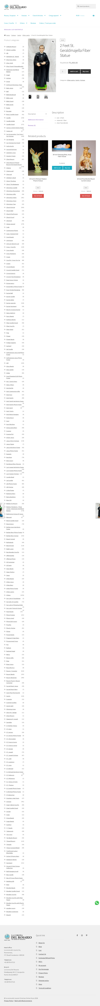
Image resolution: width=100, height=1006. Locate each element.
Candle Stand (10, 124)
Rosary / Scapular (10, 15)
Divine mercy (10, 283)
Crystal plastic (10, 273)
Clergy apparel (54, 15)
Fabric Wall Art (10, 313)
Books (8, 108)
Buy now (86, 71)
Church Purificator (12, 214)
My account (42, 965)
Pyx (7, 644)
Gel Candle (9, 349)
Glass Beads (10, 366)
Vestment (9, 863)
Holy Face (9, 395)
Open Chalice (10, 572)
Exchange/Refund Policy (47, 958)
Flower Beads (10, 339)
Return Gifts (10, 658)
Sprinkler (9, 722)
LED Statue (9, 487)
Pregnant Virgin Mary (12, 638)
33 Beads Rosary (11, 46)
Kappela (8, 454)
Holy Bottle (9, 388)
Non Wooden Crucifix (12, 552)
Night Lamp (9, 549)
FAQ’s (40, 962)
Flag (7, 333)
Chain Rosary (10, 159)
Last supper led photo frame (15, 467)
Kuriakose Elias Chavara (13, 464)
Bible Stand (9, 101)
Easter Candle (10, 296)
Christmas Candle (11, 188)
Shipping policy (44, 981)
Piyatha (8, 625)
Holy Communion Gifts (13, 391)
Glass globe (9, 370)
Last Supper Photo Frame (14, 471)
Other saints (26, 35)
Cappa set (9, 131)
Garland (8, 346)
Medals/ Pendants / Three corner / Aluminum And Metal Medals (15, 509)
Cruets (8, 263)
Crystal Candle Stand (12, 270)
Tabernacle (9, 831)
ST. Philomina (10, 778)
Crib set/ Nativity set (12, 244)
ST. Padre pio (10, 775)
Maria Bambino (11, 497)
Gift (7, 363)
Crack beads (10, 237)
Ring (7, 661)
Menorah (9, 517)
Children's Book (11, 178)
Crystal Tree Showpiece (13, 277)
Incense (8, 431)
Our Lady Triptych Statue (14, 608)
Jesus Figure (10, 444)
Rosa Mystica (10, 668)
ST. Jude (8, 759)
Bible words (9, 105)
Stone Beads (10, 818)
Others (22, 23)
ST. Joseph (9, 752)
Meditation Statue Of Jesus (14, 514)
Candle (8, 118)
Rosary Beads (10, 674)
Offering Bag (10, 555)
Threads (8, 844)
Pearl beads (9, 612)
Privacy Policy (43, 973)
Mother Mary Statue (12, 536)
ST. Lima (9, 765)
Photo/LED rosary (11, 621)
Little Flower (10, 490)
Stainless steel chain (12, 798)
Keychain (9, 457)
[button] (53, 41)
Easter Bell (9, 293)
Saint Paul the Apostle (13, 693)
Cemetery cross (11, 153)
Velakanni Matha (11, 860)
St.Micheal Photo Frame (13, 792)
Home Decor (10, 418)
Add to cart (74, 71)
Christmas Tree (11, 204)
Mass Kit (9, 500)
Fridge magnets (11, 343)
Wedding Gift (10, 881)
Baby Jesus (9, 88)
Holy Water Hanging (12, 414)
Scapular (9, 699)
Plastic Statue (10, 628)
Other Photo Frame (12, 588)
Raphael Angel (10, 651)
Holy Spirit (9, 408)
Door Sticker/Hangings (13, 290)
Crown (8, 257)
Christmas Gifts (11, 194)
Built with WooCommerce (23, 1001)
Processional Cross (12, 641)
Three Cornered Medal (13, 848)
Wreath (8, 915)
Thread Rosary (10, 841)
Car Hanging (10, 139)
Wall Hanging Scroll (12, 871)
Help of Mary (10, 385)
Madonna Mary (10, 494)
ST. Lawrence (10, 762)
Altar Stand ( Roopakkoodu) (14, 66)
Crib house (9, 240)
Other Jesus (10, 582)
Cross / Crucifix (9, 23)
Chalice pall (9, 171)
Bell (7, 91)
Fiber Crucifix (10, 326)
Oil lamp (9, 565)
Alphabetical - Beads (12, 56)
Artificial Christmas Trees (14, 85)
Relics (8, 654)
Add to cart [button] (57, 168)
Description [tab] (32, 114)
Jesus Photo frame (12, 451)
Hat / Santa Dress (11, 381)
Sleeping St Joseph (12, 719)
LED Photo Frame (11, 484)
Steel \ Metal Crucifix (12, 805)
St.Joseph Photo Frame (13, 788)
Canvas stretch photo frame (15, 128)
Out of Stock (38, 196)
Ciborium (9, 221)
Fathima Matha (11, 320)
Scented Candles (11, 702)
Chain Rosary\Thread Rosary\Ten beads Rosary (14, 163)
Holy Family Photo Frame (13, 404)
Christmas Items (11, 197)
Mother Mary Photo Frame (14, 532)
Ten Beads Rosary (11, 838)
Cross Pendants (11, 254)
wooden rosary (10, 908)
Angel (8, 75)
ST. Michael (9, 769)
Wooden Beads (10, 888)
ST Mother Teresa (11, 726)
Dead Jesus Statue (12, 280)
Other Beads (10, 579)
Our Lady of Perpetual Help (14, 605)
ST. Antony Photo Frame (13, 735)
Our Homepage (44, 969)
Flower (8, 336)
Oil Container (10, 562)
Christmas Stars (11, 201)
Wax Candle (9, 875)
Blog (40, 947)
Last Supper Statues (12, 474)
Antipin (8, 78)
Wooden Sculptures (12, 911)
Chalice (8, 168)
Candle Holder (10, 121)
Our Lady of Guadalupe (13, 598)
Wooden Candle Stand (13, 891)
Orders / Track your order (47, 23)
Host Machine (10, 424)
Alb (7, 53)
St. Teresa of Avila (11, 782)
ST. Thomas (10, 785)
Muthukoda (9, 542)
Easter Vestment (11, 306)
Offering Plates (11, 559)
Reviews (33, 23)
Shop (40, 984)
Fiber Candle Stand (12, 323)
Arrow (8, 81)
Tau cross (9, 834)
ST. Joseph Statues (12, 755)
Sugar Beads (10, 821)
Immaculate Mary (11, 428)
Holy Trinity (9, 411)
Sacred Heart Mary (11, 689)
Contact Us (42, 954)
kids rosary (9, 461)
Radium (8, 648)
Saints (19, 35)
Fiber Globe (9, 329)
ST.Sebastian (10, 795)
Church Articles (38, 15)
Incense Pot (9, 434)
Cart (40, 950)
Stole (8, 815)
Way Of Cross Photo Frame (14, 878)
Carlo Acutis (10, 146)
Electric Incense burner (13, 310)
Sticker (8, 811)
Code (7, 227)
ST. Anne (9, 729)
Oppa (8, 575)
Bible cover (9, 98)
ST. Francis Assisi (11, 742)
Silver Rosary (10, 716)
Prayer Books (10, 635)
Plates (8, 631)
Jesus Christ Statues (12, 441)
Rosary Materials (11, 678)
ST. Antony (9, 732)
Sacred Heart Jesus (12, 686)
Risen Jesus (9, 664)
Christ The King (11, 181)
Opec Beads (9, 569)
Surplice (8, 825)
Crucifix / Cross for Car (13, 260)
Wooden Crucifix (11, 894)
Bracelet (8, 111)
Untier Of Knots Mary (12, 856)
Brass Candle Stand (12, 114)
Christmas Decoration (13, 191)
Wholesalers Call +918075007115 (13, 29)
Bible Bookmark (11, 95)
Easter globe (10, 300)
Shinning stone (11, 709)
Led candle (9, 480)
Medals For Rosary (11, 503)
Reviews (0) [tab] (32, 125)
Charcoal (9, 174)
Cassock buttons (11, 149)
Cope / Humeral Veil (12, 234)
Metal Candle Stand (12, 521)
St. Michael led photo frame (14, 772)
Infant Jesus (10, 437)
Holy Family (9, 398)
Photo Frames (10, 615)
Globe (8, 373)
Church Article (10, 207)
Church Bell (9, 211)
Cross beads (10, 250)
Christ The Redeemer (12, 184)
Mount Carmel (10, 539)
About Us (42, 943)
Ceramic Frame (10, 156)
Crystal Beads (10, 267)
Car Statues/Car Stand (13, 143)
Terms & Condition (45, 988)
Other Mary (9, 585)
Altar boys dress (11, 60)
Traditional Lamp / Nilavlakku (12, 852)
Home (8, 35)
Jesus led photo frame (13, 447)
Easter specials (11, 303)
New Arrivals (10, 545)
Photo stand (10, 618)
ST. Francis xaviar (11, 745)
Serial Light (9, 706)
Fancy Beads (10, 316)
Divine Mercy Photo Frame (14, 286)
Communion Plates (12, 230)
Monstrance (10, 524)
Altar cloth (9, 63)
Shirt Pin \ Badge (11, 712)
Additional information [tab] (36, 120)
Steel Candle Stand (12, 808)
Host (7, 421)
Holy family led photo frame (15, 401)
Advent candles (11, 50)
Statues (24, 15)
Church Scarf (10, 217)
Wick (7, 885)
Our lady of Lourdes (12, 602)
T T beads (9, 828)
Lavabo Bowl (10, 477)
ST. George (9, 749)
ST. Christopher (11, 739)
